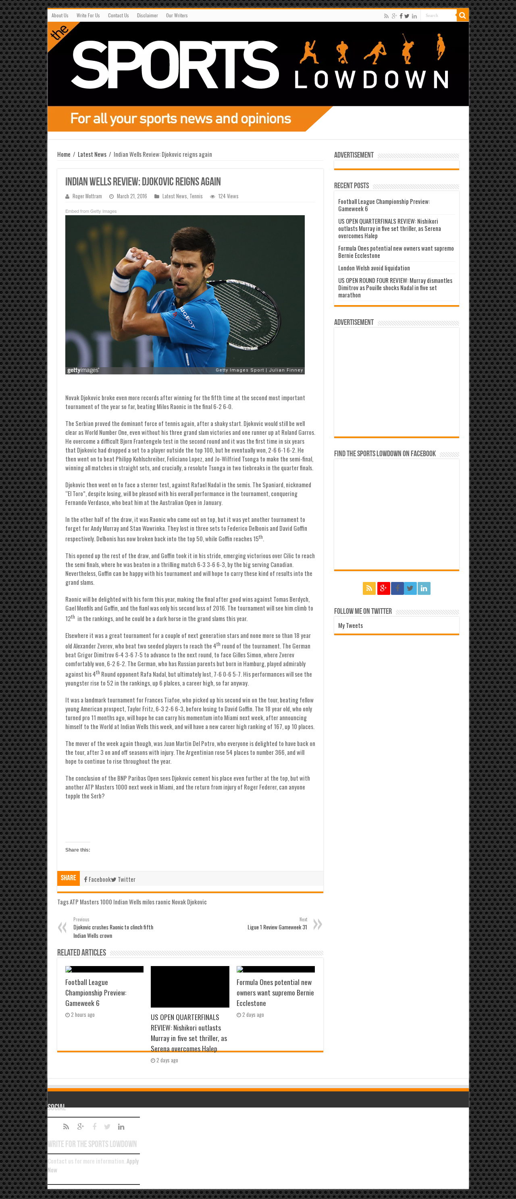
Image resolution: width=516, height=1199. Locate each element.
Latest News (92, 154)
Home (64, 154)
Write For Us (88, 15)
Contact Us (118, 15)
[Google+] (394, 16)
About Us (60, 15)
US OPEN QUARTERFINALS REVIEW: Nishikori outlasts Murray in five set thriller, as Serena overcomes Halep (189, 1033)
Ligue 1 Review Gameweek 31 (277, 923)
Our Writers (177, 15)
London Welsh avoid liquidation (374, 267)
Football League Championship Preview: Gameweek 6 (95, 992)
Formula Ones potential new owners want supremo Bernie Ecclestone (275, 992)
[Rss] (386, 16)
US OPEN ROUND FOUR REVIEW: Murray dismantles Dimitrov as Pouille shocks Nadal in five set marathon (395, 287)
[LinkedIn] (414, 16)
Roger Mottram (87, 196)
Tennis (196, 196)
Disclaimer (147, 15)
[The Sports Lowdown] (258, 77)
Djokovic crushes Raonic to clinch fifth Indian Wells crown (113, 927)
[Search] (463, 15)
